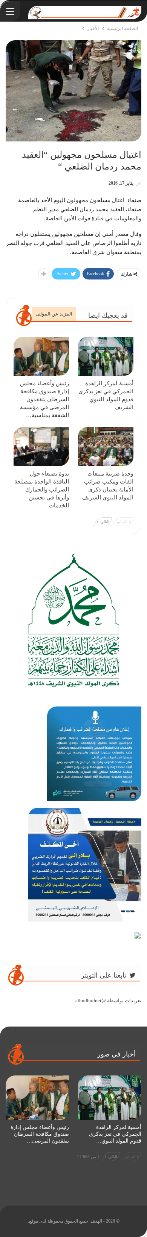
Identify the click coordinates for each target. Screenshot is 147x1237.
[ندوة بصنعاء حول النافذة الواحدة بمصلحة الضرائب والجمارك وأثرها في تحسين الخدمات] (41, 446)
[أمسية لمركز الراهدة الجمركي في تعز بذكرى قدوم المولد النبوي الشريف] (105, 356)
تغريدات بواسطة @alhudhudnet (108, 1000)
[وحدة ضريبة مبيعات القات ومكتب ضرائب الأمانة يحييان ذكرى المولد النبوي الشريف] (105, 446)
